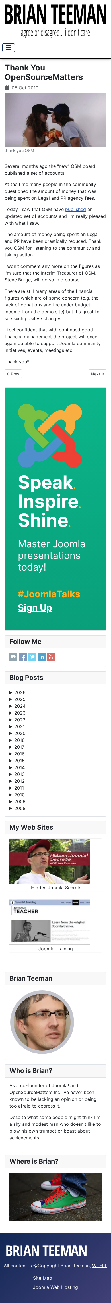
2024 (20, 706)
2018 (19, 740)
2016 (19, 754)
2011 (19, 788)
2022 (20, 720)
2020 (20, 733)
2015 (19, 760)
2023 (20, 713)
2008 (20, 808)
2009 (20, 801)
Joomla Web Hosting (55, 1287)
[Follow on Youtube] (51, 657)
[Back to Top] (101, 1292)
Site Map (42, 1278)
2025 (20, 699)
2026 (20, 692)
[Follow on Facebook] (23, 657)
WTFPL (99, 1265)
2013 (19, 774)
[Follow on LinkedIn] (42, 657)
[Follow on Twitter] (32, 657)
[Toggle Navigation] (8, 47)
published (75, 209)
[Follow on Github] (13, 657)
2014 (19, 767)
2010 (19, 794)
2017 (19, 747)
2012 (19, 781)
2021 (19, 726)
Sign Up (35, 607)
